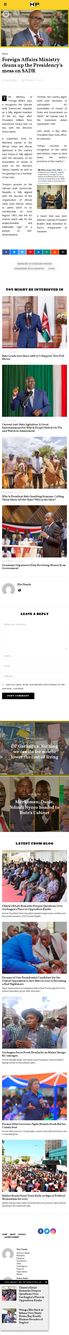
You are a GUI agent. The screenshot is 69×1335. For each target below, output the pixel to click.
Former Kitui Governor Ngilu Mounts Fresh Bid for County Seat (34, 1125)
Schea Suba (22, 1278)
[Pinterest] (30, 252)
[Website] (19, 590)
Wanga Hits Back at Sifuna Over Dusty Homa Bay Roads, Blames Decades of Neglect (31, 1316)
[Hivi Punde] (8, 1254)
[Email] (63, 252)
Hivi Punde (24, 584)
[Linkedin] (39, 252)
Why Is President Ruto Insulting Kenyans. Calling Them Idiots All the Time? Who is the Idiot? (33, 498)
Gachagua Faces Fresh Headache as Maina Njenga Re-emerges (34, 1054)
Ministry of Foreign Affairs (34, 264)
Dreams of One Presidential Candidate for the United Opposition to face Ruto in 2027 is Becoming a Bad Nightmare (34, 981)
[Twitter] (22, 252)
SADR (52, 269)
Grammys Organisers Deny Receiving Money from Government (34, 566)
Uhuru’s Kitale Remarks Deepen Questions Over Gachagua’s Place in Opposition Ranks (31, 1294)
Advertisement (12, 1237)
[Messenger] (14, 252)
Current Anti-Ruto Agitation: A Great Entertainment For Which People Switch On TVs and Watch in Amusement (32, 428)
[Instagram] (53, 1231)
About (13, 1234)
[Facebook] (6, 252)
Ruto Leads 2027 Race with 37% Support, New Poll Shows (33, 357)
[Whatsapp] (47, 252)
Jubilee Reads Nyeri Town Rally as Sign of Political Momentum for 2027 (33, 1197)
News (5, 54)
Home (4, 1234)
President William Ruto (29, 269)
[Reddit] (55, 252)
